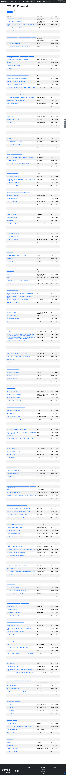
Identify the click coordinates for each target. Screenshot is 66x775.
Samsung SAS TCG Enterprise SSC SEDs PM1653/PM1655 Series (18, 558)
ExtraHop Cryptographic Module (12, 223)
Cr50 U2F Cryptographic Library (12, 173)
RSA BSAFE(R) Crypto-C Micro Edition (13, 530)
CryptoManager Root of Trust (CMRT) (13, 198)
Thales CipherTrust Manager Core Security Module (15, 631)
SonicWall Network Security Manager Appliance (15, 599)
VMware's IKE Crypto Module (12, 720)
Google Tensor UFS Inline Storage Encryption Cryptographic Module (18, 280)
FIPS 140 (32, 1)
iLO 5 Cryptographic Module (11, 312)
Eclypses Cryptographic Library (12, 217)
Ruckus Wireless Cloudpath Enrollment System (15, 546)
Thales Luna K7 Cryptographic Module (13, 641)
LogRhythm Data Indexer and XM (12, 378)
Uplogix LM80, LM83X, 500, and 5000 (13, 701)
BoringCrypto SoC (10, 128)
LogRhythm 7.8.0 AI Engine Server (12, 362)
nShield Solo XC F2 (10, 435)
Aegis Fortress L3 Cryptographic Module (14, 43)
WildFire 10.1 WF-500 (10, 732)
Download (10, 11)
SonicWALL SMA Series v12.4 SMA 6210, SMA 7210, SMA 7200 (18, 603)
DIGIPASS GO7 (9, 211)
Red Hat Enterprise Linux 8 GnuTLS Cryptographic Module (17, 505)
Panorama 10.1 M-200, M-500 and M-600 (14, 470)
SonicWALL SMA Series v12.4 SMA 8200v (14, 606)
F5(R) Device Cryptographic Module (13, 233)
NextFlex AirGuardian (10, 413)
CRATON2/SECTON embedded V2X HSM (14, 176)
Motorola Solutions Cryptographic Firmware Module (16, 407)
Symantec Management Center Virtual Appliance (15, 622)
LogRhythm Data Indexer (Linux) (12, 375)
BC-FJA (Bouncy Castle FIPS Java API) (13, 109)
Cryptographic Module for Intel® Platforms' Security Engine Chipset (18, 192)
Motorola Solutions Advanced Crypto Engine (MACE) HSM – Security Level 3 (20, 403)
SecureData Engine (10, 577)
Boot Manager (9, 122)
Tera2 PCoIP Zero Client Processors (13, 625)
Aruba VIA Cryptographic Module (12, 90)
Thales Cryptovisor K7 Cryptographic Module (14, 634)
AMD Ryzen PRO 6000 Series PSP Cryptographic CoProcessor (17, 59)
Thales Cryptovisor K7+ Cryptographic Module (15, 637)
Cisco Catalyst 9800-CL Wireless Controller (14, 154)
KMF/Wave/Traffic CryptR (11, 359)
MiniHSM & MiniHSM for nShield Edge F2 (14, 397)
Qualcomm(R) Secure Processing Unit (13, 492)
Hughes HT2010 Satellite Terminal (13, 283)
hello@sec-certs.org (56, 769)
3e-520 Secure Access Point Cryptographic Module (15, 18)
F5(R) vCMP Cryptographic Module (13, 236)
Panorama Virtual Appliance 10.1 (12, 473)
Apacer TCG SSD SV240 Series (12, 68)
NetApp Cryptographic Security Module (13, 410)
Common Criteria (13, 1)
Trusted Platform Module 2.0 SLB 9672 (13, 666)
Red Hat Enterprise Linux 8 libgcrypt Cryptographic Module (17, 514)
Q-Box (8, 489)
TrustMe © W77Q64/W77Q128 (12, 682)
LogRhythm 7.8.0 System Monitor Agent (13, 372)
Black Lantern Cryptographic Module (13, 119)
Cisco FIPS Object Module (11, 160)
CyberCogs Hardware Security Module (13, 207)
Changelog (42, 773)
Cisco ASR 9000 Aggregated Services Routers (14, 141)
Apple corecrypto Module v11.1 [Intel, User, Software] (16, 81)
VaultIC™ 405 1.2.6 (10, 704)
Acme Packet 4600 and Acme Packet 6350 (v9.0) (15, 27)
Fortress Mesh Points (10, 267)
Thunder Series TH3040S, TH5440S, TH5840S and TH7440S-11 (18, 647)
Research (29, 773)
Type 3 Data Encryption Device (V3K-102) (14, 685)
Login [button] (61, 1)
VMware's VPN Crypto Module (12, 723)
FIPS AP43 (8, 242)
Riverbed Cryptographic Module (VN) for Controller (15, 527)
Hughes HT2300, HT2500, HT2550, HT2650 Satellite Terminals (18, 286)
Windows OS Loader (10, 735)
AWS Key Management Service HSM (13, 103)
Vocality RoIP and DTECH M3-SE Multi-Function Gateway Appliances (19, 726)
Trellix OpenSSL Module (11, 663)
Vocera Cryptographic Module (12, 729)
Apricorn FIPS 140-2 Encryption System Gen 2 (15, 84)
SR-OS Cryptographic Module (12, 609)
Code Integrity (9, 166)
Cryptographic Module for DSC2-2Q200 (13, 188)
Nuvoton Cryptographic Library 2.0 (13, 448)
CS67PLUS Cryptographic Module (12, 201)
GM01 (8, 277)
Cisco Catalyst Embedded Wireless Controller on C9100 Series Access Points (20, 157)
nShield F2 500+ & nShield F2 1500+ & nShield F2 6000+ (17, 429)
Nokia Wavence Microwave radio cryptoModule (15, 419)
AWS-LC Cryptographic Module (12, 106)
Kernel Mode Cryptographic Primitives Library (14, 347)
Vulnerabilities (38, 1)
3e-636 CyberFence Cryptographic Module (14, 21)
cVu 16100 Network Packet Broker (13, 204)
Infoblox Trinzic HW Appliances (12, 315)
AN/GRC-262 (9, 62)
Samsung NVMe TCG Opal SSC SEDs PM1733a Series (16, 555)
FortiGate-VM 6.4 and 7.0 (11, 258)
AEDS (8, 40)
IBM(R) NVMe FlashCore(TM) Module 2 (13, 302)
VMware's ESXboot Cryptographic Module (14, 716)
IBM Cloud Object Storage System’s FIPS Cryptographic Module (18, 299)
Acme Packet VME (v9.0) (11, 30)
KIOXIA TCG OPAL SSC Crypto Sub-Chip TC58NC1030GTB (17, 353)
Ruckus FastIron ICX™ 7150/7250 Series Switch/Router (16, 543)
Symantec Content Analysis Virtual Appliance (14, 615)
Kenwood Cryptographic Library (12, 343)
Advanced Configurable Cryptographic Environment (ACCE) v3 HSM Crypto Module (21, 37)
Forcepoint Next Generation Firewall (13, 245)
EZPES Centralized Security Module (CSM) (14, 230)
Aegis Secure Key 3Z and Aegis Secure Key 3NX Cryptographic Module (19, 46)
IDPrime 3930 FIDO (10, 309)
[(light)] (64, 1)
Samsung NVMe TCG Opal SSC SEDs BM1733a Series (16, 552)
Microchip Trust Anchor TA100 (12, 391)
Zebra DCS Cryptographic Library (12, 748)
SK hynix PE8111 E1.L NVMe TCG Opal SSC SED (15, 593)
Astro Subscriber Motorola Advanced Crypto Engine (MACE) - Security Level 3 (20, 97)
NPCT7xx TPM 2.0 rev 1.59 (11, 422)
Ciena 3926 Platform (10, 138)
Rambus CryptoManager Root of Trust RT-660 (15, 501)
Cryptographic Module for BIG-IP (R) (13, 182)
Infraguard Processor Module (12, 321)
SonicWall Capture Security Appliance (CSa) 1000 (15, 596)
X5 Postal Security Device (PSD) (12, 745)
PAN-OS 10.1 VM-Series (11, 467)
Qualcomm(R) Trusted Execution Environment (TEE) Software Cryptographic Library (21, 495)
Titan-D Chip (9, 650)
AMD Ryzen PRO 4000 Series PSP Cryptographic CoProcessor (17, 49)
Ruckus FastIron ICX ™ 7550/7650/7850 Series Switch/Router (17, 539)
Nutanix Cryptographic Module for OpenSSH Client (15, 441)
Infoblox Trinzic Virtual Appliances (13, 318)
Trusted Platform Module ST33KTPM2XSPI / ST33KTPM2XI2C (18, 675)
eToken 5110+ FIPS (10, 220)
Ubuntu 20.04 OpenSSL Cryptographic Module (15, 694)
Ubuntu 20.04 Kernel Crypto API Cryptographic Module (16, 691)
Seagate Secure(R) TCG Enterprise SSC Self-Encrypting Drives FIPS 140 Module (21, 571)
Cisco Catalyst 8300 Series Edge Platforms (14, 144)
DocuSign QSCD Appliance (11, 214)
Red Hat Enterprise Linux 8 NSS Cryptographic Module (16, 517)
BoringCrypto (9, 125)
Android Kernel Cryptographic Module (13, 65)
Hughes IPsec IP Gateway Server (12, 290)
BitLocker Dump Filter (10, 116)
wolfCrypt (8, 742)
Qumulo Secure (9, 498)
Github (29, 769)
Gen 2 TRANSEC (9, 274)
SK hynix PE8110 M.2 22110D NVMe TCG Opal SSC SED (16, 590)
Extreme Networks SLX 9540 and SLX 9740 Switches (16, 226)
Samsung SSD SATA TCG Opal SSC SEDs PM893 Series (16, 565)
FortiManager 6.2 (10, 261)
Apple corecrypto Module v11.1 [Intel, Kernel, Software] (16, 78)
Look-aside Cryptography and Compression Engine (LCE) (16, 381)
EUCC (19, 1)
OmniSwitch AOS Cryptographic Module (13, 451)
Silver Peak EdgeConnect (11, 584)
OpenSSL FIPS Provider (11, 454)
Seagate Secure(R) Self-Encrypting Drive (14, 568)
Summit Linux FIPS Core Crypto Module (13, 612)
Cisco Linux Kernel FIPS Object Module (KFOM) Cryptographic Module (19, 163)
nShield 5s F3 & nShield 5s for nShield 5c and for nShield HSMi (17, 426)
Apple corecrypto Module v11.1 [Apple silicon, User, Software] (18, 75)
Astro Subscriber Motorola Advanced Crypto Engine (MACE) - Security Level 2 (20, 94)
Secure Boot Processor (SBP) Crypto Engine (14, 574)
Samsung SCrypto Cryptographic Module (14, 562)
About (50, 1)
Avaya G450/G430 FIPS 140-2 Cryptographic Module (16, 100)
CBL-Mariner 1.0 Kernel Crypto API (13, 135)
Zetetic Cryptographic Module (12, 751)
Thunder (8, 644)
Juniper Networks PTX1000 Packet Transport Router (16, 340)
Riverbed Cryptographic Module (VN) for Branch (15, 524)
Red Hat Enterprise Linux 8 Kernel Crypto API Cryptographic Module (18, 508)
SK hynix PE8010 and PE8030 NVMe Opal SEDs (15, 587)
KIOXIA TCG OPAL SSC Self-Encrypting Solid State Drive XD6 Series (18, 356)
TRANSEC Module (10, 660)
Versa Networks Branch (11, 710)
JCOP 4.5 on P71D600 (10, 331)
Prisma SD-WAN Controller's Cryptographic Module (16, 479)
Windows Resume (10, 739)
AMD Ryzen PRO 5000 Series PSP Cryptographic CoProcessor (17, 52)
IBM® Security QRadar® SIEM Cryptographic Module (16, 305)
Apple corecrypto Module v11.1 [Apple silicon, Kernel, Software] (18, 71)
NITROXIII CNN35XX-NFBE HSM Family (14, 416)
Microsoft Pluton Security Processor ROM (14, 394)
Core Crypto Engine (10, 169)
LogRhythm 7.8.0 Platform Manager (13, 369)
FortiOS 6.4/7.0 (9, 264)
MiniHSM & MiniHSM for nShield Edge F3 (14, 400)
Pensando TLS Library (10, 476)
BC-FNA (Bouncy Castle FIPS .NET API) (13, 113)
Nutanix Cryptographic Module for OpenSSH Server (15, 445)
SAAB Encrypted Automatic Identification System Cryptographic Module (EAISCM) (21, 549)
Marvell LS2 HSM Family (11, 388)
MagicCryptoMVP (10, 384)
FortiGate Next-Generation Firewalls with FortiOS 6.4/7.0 (16, 255)
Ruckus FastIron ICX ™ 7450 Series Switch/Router (15, 536)
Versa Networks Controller (11, 713)
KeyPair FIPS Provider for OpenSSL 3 (13, 350)
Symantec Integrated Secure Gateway (13, 618)
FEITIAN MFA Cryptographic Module (13, 239)
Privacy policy (43, 771)
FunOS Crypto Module (10, 271)
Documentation (43, 769)
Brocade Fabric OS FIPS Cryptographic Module (15, 132)
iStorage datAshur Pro (10, 328)
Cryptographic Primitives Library (12, 195)
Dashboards (45, 1)
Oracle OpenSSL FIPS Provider (12, 457)
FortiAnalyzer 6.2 (10, 252)
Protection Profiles (25, 1)
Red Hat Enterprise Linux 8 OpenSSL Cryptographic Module (17, 520)
